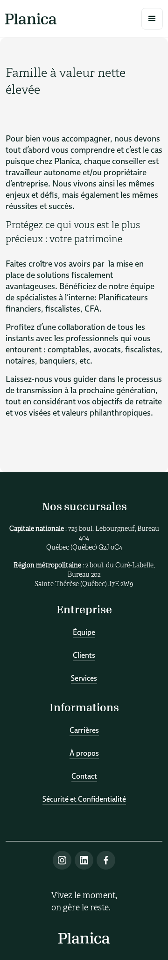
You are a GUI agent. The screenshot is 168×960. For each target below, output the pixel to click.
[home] (30, 18)
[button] (152, 19)
